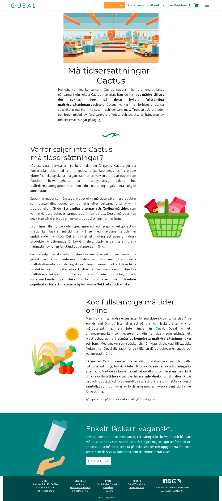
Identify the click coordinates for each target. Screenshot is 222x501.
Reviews (108, 490)
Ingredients (136, 5)
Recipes (137, 480)
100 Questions (136, 487)
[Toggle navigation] (207, 5)
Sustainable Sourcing (108, 484)
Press (108, 480)
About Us (157, 5)
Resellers (108, 487)
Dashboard (181, 5)
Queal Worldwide (137, 484)
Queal (160, 328)
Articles (80, 484)
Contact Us (80, 480)
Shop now (114, 5)
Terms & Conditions (80, 487)
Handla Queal (98, 461)
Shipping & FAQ (80, 490)
